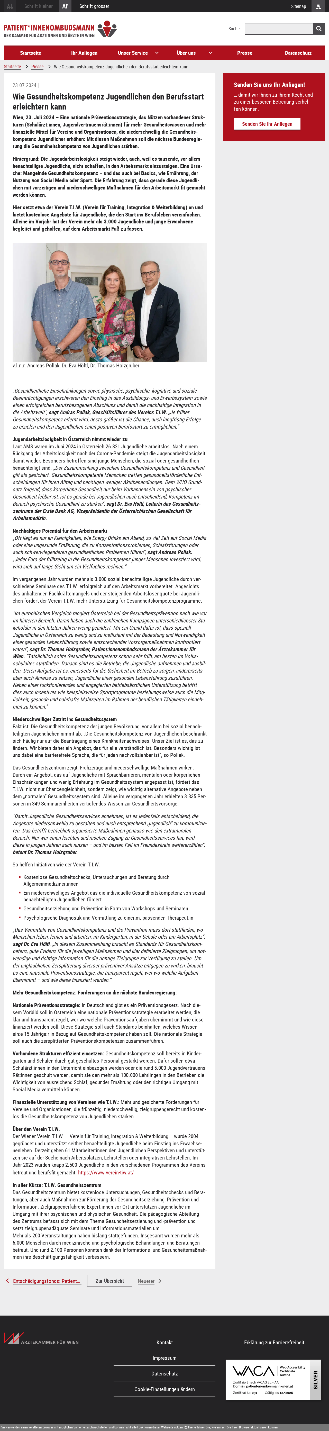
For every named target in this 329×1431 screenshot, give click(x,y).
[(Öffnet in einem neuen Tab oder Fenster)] (41, 1338)
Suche (234, 28)
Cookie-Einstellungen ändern (164, 1389)
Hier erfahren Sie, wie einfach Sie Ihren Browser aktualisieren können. (233, 1427)
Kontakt (165, 1342)
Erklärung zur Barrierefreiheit (274, 1342)
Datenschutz (164, 1373)
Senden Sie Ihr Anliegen (267, 123)
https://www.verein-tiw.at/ (106, 1172)
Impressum (165, 1357)
